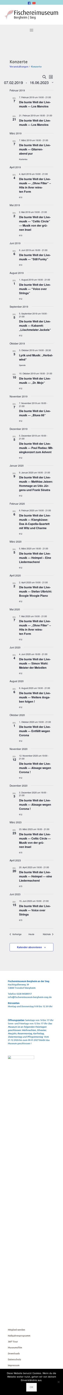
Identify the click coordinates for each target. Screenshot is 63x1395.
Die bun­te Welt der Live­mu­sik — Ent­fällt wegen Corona (35, 731)
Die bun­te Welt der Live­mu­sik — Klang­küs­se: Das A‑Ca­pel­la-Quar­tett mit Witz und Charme (35, 521)
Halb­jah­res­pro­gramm (19, 1335)
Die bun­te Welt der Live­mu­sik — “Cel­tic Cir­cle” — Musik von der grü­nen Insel (35, 223)
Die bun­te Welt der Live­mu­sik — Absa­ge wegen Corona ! (35, 768)
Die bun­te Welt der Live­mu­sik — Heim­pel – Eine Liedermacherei (35, 557)
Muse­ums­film (15, 1347)
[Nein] (58, 1382)
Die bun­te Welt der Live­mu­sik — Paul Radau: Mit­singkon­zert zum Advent (36, 448)
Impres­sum (13, 1365)
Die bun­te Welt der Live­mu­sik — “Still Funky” (35, 257)
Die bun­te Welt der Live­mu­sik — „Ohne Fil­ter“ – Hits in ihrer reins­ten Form (35, 185)
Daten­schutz (14, 1359)
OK (31, 1387)
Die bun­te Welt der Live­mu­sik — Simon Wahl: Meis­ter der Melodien (35, 663)
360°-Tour (13, 1341)
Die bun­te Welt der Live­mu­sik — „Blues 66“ (35, 413)
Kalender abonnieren (29, 947)
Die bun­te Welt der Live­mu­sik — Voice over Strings (35, 910)
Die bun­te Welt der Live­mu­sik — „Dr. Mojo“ (35, 380)
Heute (31, 934)
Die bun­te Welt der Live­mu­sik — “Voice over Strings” (35, 289)
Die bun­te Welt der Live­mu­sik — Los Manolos (35, 104)
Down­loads (14, 1353)
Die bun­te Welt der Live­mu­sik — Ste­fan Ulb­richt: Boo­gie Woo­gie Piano (35, 591)
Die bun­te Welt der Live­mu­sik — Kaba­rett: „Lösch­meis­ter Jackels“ (35, 325)
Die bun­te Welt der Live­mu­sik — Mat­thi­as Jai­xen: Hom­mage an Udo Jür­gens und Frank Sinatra (36, 483)
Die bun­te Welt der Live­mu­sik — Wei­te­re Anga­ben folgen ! (35, 697)
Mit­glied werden (16, 1329)
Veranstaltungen (19, 66)
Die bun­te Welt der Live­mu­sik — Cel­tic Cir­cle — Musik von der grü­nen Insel (35, 840)
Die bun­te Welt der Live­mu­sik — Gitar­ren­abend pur (35, 149)
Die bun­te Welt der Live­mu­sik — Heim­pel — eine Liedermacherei (35, 876)
